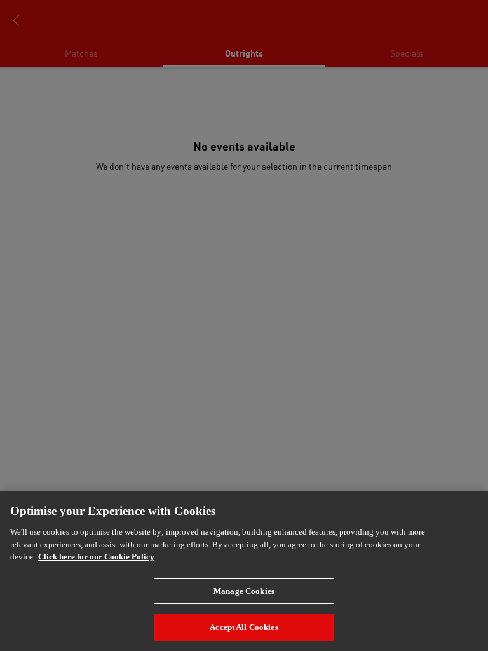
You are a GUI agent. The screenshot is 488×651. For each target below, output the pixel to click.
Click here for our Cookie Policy (96, 556)
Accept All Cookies (244, 627)
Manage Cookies (244, 591)
